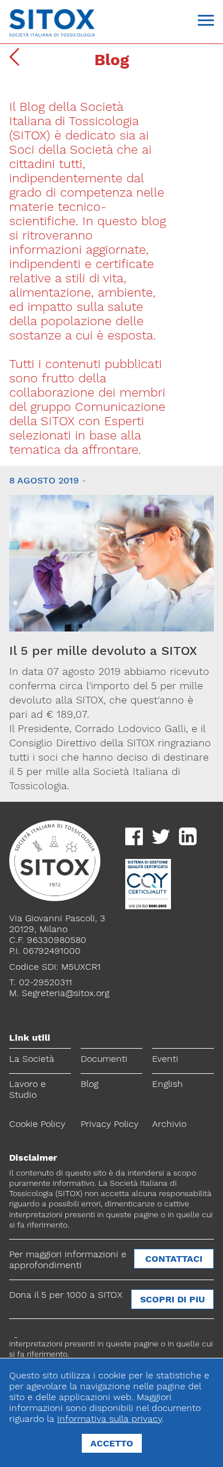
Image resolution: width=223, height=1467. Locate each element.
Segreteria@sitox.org (65, 993)
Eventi (165, 1058)
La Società (31, 1058)
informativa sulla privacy (109, 1418)
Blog (89, 1083)
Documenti (104, 1058)
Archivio (169, 1123)
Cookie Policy (37, 1123)
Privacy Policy (109, 1123)
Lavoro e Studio (27, 1089)
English (167, 1083)
